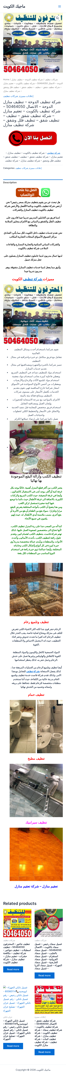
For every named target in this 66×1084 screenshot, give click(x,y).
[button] (57, 18)
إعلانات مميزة (26, 96)
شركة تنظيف (53, 153)
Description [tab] (10, 182)
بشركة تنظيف (33, 671)
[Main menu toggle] (59, 6)
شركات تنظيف (51, 79)
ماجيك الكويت (14, 6)
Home (6, 79)
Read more (13, 969)
